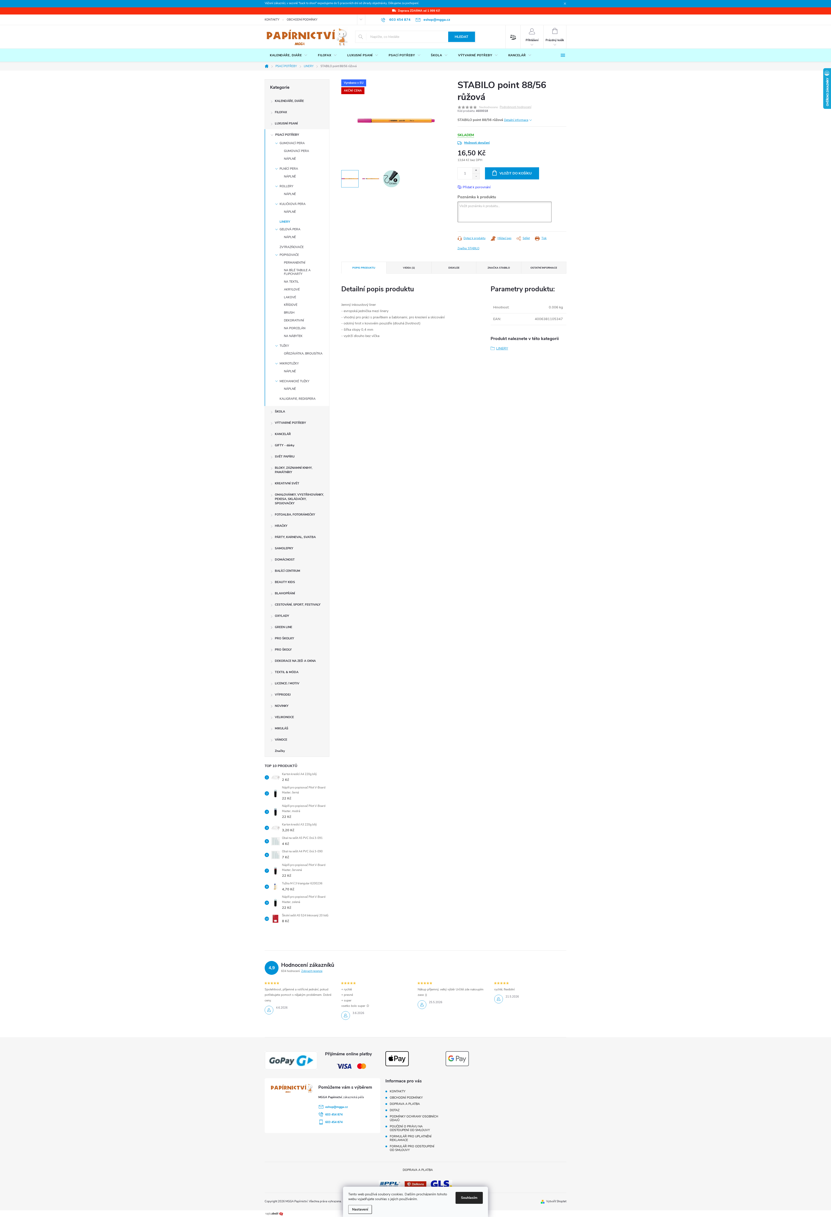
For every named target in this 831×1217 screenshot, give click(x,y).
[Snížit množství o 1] (476, 176)
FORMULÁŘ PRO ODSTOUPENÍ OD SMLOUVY (412, 1148)
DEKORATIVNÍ (294, 320)
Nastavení (360, 1209)
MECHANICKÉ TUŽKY (294, 381)
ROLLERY (286, 186)
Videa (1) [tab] (409, 267)
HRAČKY (281, 526)
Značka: (468, 248)
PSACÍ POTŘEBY (287, 135)
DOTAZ (394, 1110)
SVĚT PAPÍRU (285, 457)
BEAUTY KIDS (285, 582)
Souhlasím (469, 1197)
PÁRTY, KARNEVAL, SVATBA (295, 537)
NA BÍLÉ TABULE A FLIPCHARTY (297, 272)
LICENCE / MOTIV (287, 683)
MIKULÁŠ (281, 728)
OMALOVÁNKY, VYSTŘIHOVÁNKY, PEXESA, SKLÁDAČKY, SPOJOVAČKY (299, 499)
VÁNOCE (281, 740)
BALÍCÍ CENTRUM (287, 571)
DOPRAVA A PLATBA (405, 1104)
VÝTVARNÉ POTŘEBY (290, 423)
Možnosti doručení (477, 143)
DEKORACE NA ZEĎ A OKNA (295, 661)
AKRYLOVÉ (292, 289)
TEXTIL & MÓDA (286, 672)
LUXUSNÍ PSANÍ (286, 123)
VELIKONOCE (284, 717)
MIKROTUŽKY (289, 363)
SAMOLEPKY (284, 548)
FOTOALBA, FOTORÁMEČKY (295, 515)
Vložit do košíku (515, 173)
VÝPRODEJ (283, 695)
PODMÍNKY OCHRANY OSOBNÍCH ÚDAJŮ (414, 1118)
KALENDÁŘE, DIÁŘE (289, 101)
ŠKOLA (280, 411)
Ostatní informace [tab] (543, 267)
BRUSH (289, 313)
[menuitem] (289, 55)
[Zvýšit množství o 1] (476, 170)
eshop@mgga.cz (336, 1107)
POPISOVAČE (289, 255)
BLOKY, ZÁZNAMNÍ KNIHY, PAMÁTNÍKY (293, 470)
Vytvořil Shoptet (556, 1201)
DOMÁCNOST (285, 560)
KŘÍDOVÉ (290, 305)
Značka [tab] (499, 267)
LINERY (285, 222)
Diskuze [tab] (453, 267)
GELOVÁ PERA (290, 229)
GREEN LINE (283, 627)
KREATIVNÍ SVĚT (287, 483)
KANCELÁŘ (283, 434)
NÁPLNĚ (290, 159)
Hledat (461, 36)
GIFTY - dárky (284, 445)
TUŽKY (284, 346)
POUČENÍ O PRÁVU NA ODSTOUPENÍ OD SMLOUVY (410, 1128)
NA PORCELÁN (294, 328)
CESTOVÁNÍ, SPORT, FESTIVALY (297, 605)
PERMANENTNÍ (294, 263)
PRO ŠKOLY (283, 650)
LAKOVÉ (290, 297)
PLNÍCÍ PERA (289, 169)
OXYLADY (282, 616)
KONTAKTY (272, 20)
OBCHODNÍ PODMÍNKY (302, 20)
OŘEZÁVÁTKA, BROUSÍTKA (303, 353)
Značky (280, 751)
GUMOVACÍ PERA (292, 143)
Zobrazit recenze (311, 971)
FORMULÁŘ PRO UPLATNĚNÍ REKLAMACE (411, 1138)
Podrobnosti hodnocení (515, 107)
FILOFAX (281, 112)
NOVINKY (281, 706)
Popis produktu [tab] (363, 267)
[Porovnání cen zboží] (274, 1213)
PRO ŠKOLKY (284, 638)
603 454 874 (334, 1114)
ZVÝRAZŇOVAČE (292, 247)
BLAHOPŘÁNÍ (285, 593)
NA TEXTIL (291, 282)
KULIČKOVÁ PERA (293, 204)
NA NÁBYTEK (293, 336)
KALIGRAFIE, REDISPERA (298, 399)
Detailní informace (516, 120)
